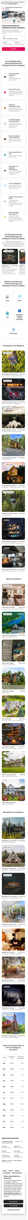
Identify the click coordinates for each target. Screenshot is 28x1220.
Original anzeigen (13, 3)
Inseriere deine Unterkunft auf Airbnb (13, 8)
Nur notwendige (13, 1205)
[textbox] (7, 44)
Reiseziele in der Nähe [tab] (7, 1141)
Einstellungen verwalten (13, 1209)
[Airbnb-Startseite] (3, 8)
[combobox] (13, 39)
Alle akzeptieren (13, 1201)
